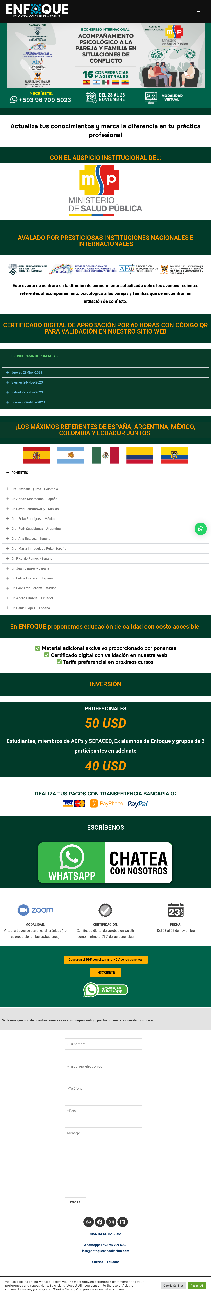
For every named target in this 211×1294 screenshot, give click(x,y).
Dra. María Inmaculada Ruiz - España (38, 548)
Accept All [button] (197, 1285)
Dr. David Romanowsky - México (35, 509)
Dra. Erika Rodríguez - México (33, 519)
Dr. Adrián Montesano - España (34, 499)
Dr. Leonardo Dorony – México (33, 588)
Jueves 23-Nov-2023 (26, 372)
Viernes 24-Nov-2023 (27, 382)
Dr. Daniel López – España (30, 608)
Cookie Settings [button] (173, 1285)
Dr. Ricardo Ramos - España (32, 558)
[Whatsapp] (88, 1222)
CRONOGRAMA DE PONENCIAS (34, 356)
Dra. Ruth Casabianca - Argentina (36, 529)
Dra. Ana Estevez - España (30, 539)
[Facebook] (100, 1222)
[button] (105, 356)
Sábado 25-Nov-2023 (27, 392)
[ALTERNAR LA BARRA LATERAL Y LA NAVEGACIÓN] (201, 11)
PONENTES (19, 473)
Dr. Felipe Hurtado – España (32, 578)
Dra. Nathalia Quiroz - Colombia (34, 489)
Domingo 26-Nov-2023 (28, 402)
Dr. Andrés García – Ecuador (32, 598)
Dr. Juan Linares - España (30, 568)
